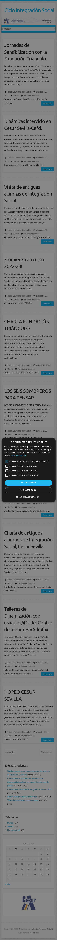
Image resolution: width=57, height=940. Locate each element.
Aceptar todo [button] (28, 482)
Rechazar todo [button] (28, 490)
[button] (28, 496)
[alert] (28, 470)
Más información (18, 455)
